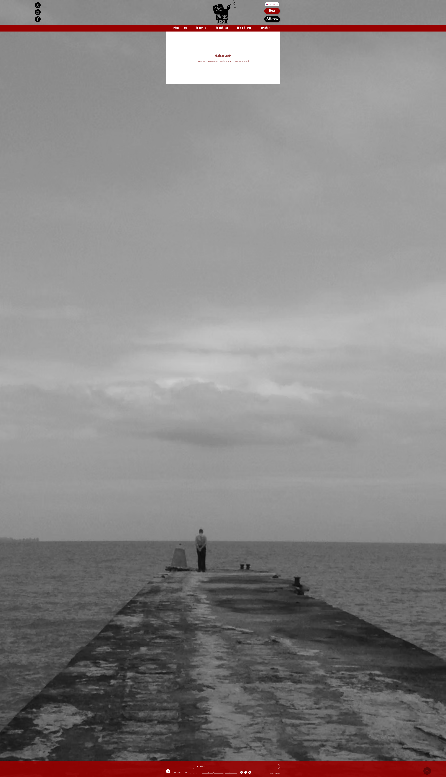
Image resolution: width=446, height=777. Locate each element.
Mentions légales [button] (207, 773)
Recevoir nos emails (231, 773)
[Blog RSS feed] (168, 771)
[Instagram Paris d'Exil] (38, 12)
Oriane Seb (277, 773)
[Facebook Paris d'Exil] (38, 19)
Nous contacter (218, 773)
